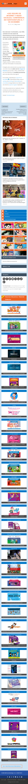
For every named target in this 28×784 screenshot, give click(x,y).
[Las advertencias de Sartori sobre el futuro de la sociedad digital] (14, 150)
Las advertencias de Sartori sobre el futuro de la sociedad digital (14, 159)
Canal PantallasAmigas (10, 219)
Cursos (18, 24)
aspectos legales (13, 84)
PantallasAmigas (11, 95)
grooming (10, 81)
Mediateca (7, 216)
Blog (16, 24)
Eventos (7, 214)
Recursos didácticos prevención (10, 261)
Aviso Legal (3, 779)
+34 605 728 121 (19, 773)
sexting (4, 81)
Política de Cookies (22, 779)
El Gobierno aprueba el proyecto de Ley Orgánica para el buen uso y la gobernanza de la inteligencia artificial (13, 180)
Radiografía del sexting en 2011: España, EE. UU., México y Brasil (14, 139)
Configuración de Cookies (13, 782)
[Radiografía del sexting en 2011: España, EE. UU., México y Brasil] (14, 128)
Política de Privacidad (11, 779)
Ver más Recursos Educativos (12, 766)
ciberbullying (17, 81)
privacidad (5, 83)
